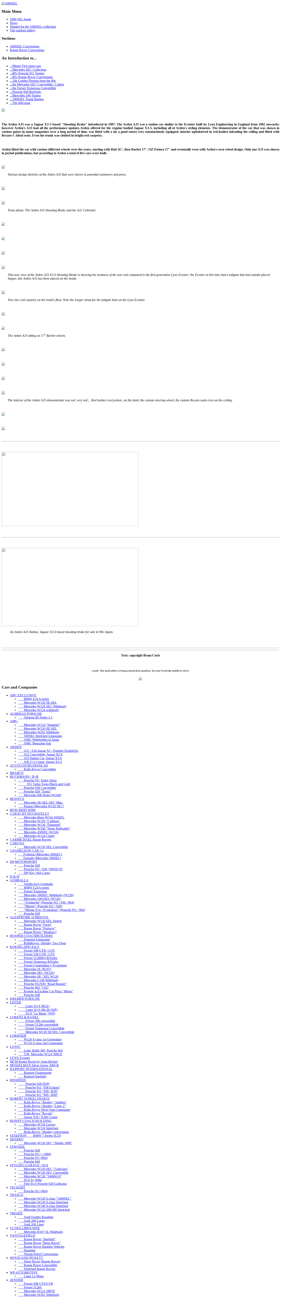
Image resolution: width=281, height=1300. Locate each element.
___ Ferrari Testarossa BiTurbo (38, 961)
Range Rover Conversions (27, 50)
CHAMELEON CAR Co (27, 850)
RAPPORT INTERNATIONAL (31, 1069)
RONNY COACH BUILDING (31, 1121)
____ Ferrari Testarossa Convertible (41, 1028)
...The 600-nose (20, 103)
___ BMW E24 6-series (33, 699)
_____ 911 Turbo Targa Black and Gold (44, 784)
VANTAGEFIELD (22, 1235)
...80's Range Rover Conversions (31, 77)
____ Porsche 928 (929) (33, 1084)
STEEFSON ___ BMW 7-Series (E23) (35, 1135)
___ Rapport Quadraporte (34, 1072)
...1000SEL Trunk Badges (27, 99)
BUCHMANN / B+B (24, 776)
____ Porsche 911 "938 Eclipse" (39, 1087)
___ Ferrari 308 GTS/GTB (35, 1283)
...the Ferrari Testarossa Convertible (33, 88)
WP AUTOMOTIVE (24, 1272)
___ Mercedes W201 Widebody (38, 732)
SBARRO (16, 1139)
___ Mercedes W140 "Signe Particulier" (44, 828)
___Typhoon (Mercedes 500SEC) (40, 854)
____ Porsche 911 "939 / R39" (38, 1091)
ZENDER (16, 1280)
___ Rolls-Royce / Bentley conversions (43, 1132)
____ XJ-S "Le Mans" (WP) (36, 1013)
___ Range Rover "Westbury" (37, 932)
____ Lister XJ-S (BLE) (34, 1006)
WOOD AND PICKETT (26, 1257)
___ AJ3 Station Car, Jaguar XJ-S (40, 758)
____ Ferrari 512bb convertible (38, 1024)
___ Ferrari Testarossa (32, 891)
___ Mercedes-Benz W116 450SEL (41, 817)
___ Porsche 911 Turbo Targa (37, 780)
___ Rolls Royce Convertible (37, 769)
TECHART (17, 1187)
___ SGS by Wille (30, 1180)
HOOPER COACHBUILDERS (31, 936)
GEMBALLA (19, 880)
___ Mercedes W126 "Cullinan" (39, 821)
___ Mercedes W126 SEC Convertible (43, 1172)
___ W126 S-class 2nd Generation (40, 1043)
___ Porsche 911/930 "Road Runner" (42, 984)
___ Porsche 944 (29, 1161)
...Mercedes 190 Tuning (25, 95)
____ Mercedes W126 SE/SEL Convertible (46, 1032)
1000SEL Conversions (24, 46)
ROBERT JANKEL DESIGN (30, 1098)
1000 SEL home (20, 19)
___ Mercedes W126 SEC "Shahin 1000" (45, 1143)
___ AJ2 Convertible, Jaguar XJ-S (40, 754)
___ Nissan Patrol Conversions (38, 1254)
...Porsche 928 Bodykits (25, 92)
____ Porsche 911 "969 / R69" (38, 1095)
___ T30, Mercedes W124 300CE (40, 1054)
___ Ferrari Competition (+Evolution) (42, 965)
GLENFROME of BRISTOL (29, 917)
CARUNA (17, 843)
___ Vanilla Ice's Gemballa (35, 884)
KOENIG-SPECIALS (24, 947)
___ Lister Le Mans (31, 1276)
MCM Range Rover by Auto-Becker (34, 1061)
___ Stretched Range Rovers (36, 1269)
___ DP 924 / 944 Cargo (34, 873)
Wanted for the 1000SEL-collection (33, 26)
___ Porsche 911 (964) (33, 1158)
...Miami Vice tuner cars (25, 66)
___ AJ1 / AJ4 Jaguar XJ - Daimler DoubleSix (48, 750)
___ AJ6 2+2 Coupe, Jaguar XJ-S (40, 762)
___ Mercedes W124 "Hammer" (39, 725)
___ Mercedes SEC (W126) (36, 973)
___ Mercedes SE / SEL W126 (38, 976)
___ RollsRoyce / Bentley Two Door (42, 943)
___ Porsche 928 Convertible (37, 787)
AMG (14, 721)
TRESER (16, 1213)
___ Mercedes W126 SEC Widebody (42, 706)
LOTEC (15, 1047)
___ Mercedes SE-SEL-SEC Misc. (40, 802)
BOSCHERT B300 (22, 810)
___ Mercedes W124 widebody (38, 710)
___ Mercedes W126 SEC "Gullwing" (43, 1169)
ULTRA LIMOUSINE (25, 1228)
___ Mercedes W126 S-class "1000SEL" (44, 1198)
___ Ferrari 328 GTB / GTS (36, 954)
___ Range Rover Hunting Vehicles (41, 1246)
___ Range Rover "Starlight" (37, 1239)
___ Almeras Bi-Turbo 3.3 (35, 717)
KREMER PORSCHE (25, 998)
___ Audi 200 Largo (31, 1220)
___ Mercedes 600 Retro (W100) (39, 795)
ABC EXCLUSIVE (23, 695)
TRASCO (16, 1195)
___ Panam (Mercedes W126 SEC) (41, 806)
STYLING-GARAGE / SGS (29, 1165)
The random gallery (22, 30)
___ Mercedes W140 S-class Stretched (43, 1206)
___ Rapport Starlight (32, 1076)
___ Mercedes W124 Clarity (36, 836)
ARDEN (16, 747)
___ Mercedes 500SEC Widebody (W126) (45, 895)
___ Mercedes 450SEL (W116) (38, 832)
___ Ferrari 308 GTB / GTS (36, 950)
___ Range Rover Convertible (37, 1265)
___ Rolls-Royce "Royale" (35, 1113)
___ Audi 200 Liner (31, 1224)
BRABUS (16, 773)
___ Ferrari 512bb (30, 1287)
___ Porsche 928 (29, 865)
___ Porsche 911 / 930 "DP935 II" (40, 869)
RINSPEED (18, 1080)
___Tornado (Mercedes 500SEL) (39, 858)
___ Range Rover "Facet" (35, 924)
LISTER (15, 1002)
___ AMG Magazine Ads (34, 743)
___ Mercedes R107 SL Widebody (40, 1232)
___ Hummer (26, 1250)
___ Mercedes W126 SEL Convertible (43, 847)
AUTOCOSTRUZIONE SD (29, 765)
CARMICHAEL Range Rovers (30, 839)
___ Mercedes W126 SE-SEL (37, 702)
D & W (15, 876)
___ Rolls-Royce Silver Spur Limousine (44, 1109)
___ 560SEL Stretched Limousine (40, 736)
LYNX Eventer (20, 1058)
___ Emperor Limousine (34, 939)
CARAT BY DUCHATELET (29, 813)
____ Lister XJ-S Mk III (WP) (37, 1010)
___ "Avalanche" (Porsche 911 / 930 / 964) (46, 902)
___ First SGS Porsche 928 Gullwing (42, 1183)
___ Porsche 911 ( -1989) (34, 1154)
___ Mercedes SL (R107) (34, 969)
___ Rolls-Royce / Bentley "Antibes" (42, 1102)
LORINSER (18, 1035)
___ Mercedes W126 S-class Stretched (43, 1202)
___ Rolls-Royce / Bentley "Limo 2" (42, 1106)
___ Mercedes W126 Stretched (38, 1128)
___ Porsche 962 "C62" (33, 987)
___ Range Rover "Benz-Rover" (39, 1243)
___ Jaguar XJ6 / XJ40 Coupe (37, 1117)
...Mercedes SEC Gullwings (28, 69)
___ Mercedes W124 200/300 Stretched (44, 1209)
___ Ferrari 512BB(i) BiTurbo (37, 958)
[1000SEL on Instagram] (140, 679)
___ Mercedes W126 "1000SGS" (40, 1176)
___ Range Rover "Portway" (37, 928)
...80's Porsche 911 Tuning (27, 73)
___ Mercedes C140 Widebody (38, 980)
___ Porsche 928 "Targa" (34, 791)
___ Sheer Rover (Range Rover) (39, 1261)
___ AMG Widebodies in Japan (38, 739)
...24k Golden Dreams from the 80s (33, 80)
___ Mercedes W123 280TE (36, 1291)
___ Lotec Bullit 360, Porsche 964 (40, 1050)
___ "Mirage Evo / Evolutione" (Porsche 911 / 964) (51, 910)
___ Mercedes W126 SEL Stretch (40, 921)
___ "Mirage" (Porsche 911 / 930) (40, 906)
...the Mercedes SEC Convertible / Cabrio (37, 84)
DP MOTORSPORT (23, 862)
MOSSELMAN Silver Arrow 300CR (34, 1065)
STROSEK (17, 1146)
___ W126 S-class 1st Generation (40, 1039)
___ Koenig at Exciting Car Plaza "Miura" (45, 991)
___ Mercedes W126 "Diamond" (39, 825)
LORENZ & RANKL (24, 1017)
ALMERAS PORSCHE (26, 713)
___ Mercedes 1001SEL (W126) (39, 899)
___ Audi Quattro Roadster (35, 1217)
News (13, 23)
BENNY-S (17, 799)
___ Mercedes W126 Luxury (37, 1124)
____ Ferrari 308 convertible (36, 1021)
